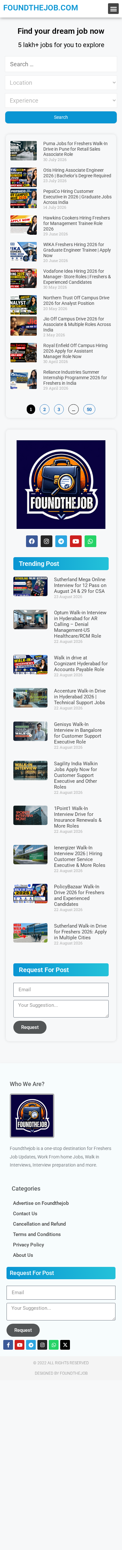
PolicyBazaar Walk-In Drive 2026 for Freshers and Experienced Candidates (79, 895)
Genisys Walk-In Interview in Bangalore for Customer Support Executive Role (78, 733)
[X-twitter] (65, 1345)
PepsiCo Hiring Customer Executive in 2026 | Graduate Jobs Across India (77, 197)
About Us (23, 1255)
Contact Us (25, 1214)
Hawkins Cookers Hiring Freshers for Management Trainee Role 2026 (76, 223)
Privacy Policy (28, 1245)
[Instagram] (42, 1345)
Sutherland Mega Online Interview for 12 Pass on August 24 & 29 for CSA (80, 585)
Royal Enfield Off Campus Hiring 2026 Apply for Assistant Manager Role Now (75, 351)
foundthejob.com (40, 7)
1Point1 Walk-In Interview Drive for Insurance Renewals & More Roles (78, 817)
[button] (113, 8)
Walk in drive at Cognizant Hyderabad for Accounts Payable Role (81, 663)
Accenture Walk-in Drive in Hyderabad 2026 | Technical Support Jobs (80, 697)
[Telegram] (61, 541)
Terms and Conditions (37, 1234)
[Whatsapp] (90, 541)
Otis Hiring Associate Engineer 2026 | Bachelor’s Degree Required (77, 173)
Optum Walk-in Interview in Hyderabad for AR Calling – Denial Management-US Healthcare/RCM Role (80, 624)
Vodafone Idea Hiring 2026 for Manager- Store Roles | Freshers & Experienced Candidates (77, 277)
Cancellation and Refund (39, 1224)
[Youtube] (19, 1345)
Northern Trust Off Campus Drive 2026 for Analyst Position (76, 300)
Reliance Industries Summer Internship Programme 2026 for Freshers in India (75, 377)
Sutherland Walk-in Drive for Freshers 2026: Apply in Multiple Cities (80, 932)
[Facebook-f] (8, 1345)
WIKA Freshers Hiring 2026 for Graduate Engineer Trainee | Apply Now (77, 250)
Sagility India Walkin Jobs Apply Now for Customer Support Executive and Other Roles (76, 775)
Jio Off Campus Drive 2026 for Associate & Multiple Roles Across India (77, 324)
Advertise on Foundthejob (41, 1203)
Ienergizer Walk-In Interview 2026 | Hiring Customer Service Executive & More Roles (79, 856)
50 (89, 408)
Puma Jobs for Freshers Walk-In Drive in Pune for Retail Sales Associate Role (75, 149)
